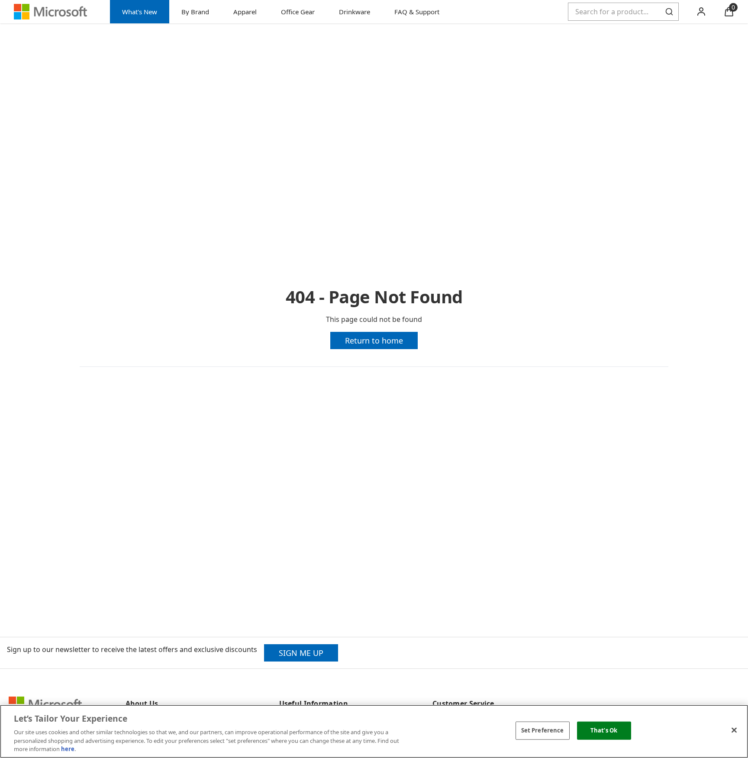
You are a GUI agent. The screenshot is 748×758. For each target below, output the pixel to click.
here (67, 749)
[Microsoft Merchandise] (55, 11)
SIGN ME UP (301, 653)
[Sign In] (701, 11)
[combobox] (623, 12)
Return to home (374, 340)
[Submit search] (669, 11)
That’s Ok (603, 730)
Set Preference (542, 730)
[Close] (734, 730)
